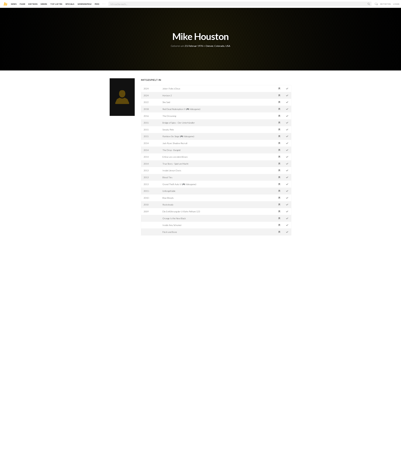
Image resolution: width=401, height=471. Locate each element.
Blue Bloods (168, 198)
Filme (22, 4)
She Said (166, 102)
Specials (69, 4)
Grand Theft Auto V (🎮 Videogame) (179, 184)
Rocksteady (167, 204)
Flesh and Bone (169, 232)
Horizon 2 (167, 95)
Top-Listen (56, 4)
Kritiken (32, 4)
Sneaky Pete (168, 129)
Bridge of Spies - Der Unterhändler (178, 122)
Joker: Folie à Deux (171, 88)
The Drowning (169, 116)
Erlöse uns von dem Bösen (175, 156)
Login (396, 4)
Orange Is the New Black (174, 218)
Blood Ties (167, 177)
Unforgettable (168, 191)
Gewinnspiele (85, 4)
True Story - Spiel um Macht (175, 163)
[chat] (376, 4)
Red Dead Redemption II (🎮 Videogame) (181, 109)
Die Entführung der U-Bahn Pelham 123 (181, 211)
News (14, 4)
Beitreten (385, 4)
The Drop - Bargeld (171, 150)
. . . (103, 3)
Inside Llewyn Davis (171, 170)
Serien (44, 4)
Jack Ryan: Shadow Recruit (174, 143)
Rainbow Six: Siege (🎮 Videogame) (178, 136)
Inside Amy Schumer (172, 225)
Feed (97, 4)
